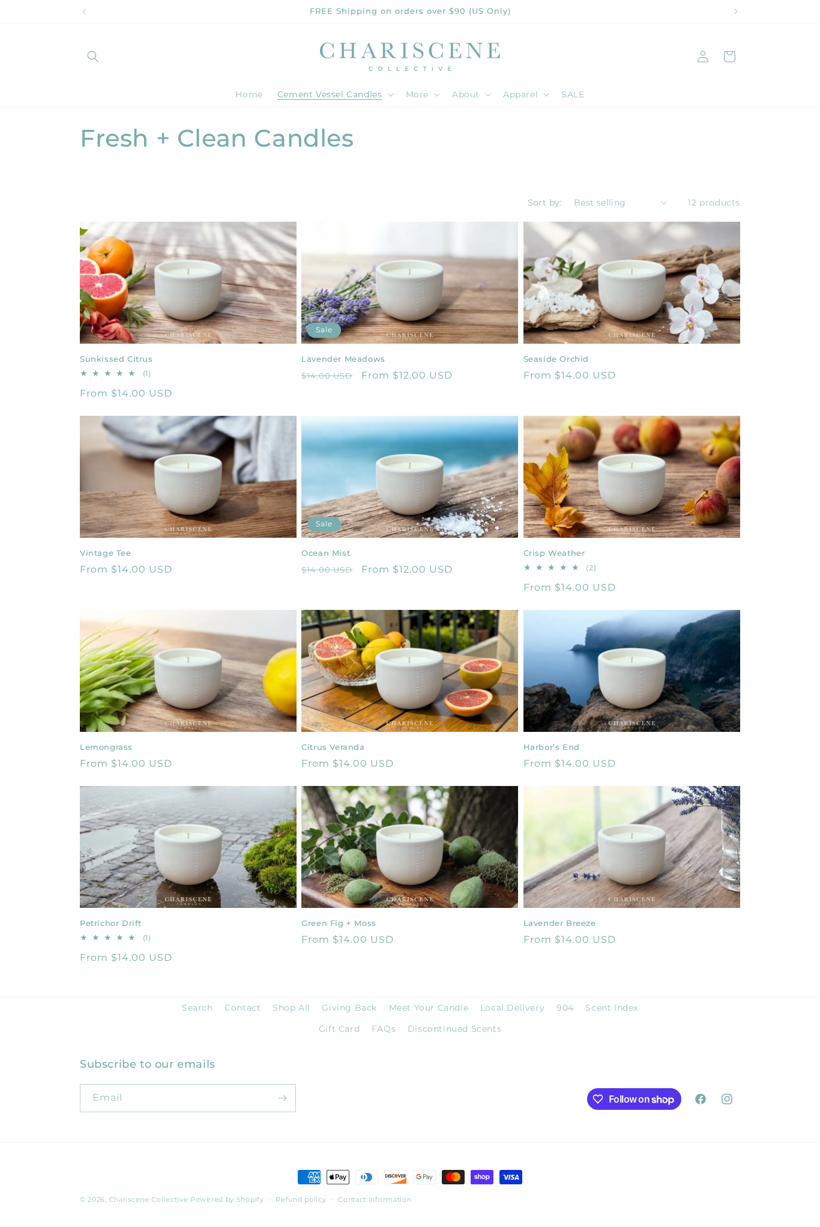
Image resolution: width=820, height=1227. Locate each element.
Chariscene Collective (148, 1199)
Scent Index (611, 1007)
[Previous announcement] (84, 11)
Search (197, 1007)
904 (565, 1007)
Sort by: (545, 202)
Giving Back (349, 1007)
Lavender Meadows (343, 359)
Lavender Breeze (559, 923)
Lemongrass (106, 747)
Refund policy (301, 1199)
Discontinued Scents (454, 1028)
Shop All (291, 1007)
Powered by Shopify (227, 1199)
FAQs (384, 1028)
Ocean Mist (325, 553)
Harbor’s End (551, 747)
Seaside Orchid (556, 359)
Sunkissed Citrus (116, 359)
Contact (243, 1007)
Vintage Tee (105, 553)
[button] (93, 56)
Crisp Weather (554, 553)
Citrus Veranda (332, 747)
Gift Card (339, 1028)
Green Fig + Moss (338, 923)
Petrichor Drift (111, 923)
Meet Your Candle (429, 1007)
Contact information (374, 1199)
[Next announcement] (736, 11)
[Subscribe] (282, 1098)
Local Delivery (512, 1007)
